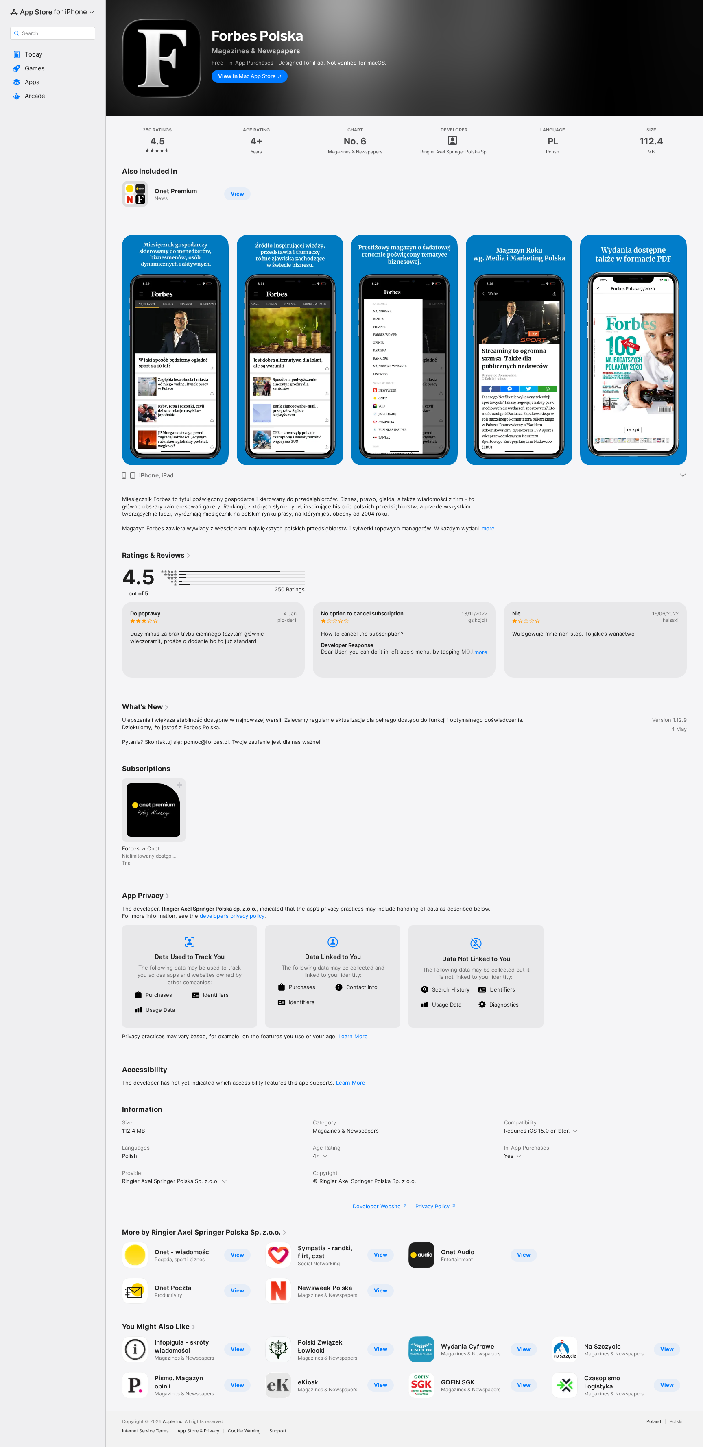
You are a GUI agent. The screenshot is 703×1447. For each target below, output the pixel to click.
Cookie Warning (244, 1431)
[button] (53, 54)
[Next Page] (695, 640)
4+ (316, 1156)
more (488, 528)
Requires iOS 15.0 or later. (537, 1130)
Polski (676, 1421)
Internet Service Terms (145, 1431)
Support (277, 1431)
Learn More (353, 1036)
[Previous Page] (114, 640)
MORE (481, 652)
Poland (653, 1421)
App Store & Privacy (198, 1431)
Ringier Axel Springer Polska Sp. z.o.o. (170, 1181)
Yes (508, 1156)
